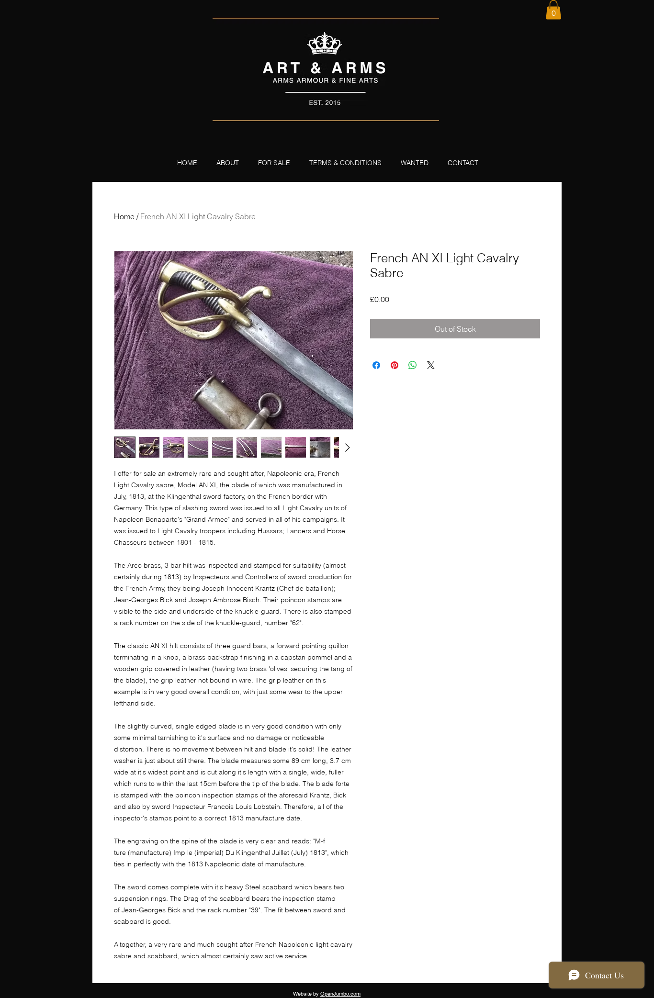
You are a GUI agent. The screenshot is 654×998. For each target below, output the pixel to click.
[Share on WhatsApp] (412, 365)
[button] (553, 10)
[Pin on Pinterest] (394, 365)
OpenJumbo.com (340, 993)
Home (124, 216)
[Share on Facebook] (376, 365)
